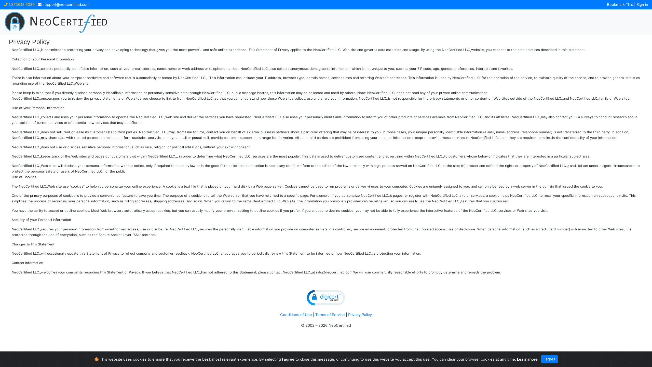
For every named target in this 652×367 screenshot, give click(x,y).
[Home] (85, 22)
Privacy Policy (360, 314)
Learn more (527, 359)
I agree (550, 359)
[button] (326, 298)
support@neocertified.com (66, 4)
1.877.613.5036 (21, 4)
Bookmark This (620, 4)
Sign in (642, 4)
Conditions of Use (296, 314)
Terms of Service (330, 314)
